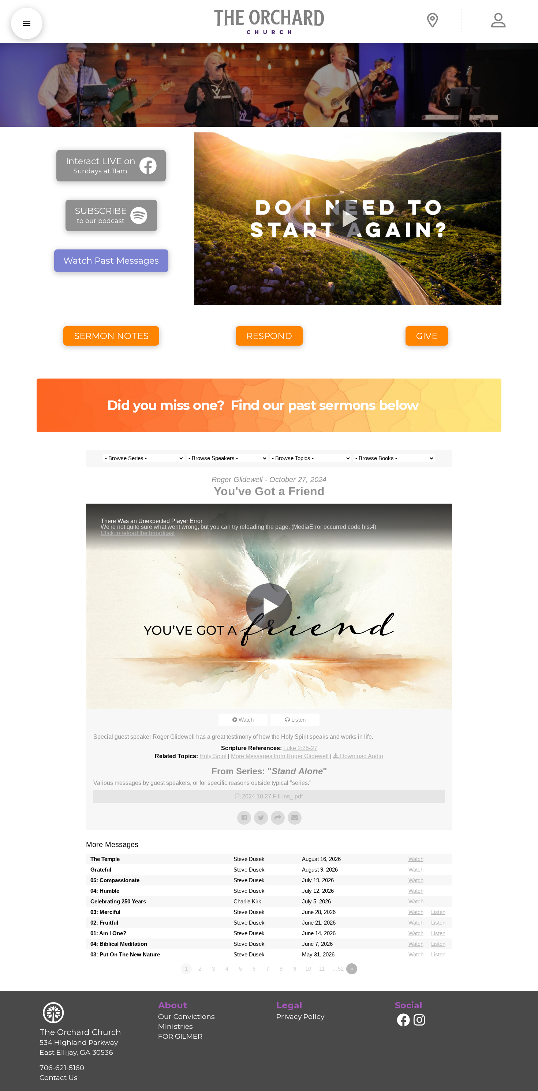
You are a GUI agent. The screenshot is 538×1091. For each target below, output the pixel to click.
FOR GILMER (180, 1036)
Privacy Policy (300, 1016)
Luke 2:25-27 (300, 748)
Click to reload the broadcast (138, 533)
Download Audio (361, 756)
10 (308, 969)
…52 (338, 969)
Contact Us (59, 1077)
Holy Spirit (213, 756)
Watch (246, 719)
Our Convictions (186, 1016)
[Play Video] (348, 218)
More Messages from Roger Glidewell (280, 756)
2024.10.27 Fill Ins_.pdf (272, 796)
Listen (298, 719)
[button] (26, 23)
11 (322, 969)
